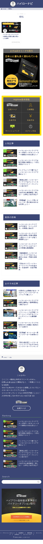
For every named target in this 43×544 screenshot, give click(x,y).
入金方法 (12, 120)
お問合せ (17, 534)
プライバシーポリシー (9, 533)
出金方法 (30, 120)
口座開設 (30, 109)
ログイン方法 (30, 131)
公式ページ (12, 109)
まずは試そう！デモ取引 (21, 51)
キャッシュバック (12, 131)
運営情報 (29, 533)
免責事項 (21, 533)
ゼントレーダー (27, 534)
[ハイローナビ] (21, 5)
